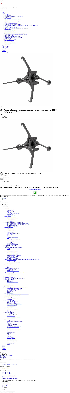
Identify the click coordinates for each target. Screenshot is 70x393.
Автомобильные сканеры (11, 320)
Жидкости (8, 249)
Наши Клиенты (5, 47)
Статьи (3, 346)
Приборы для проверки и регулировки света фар (13, 37)
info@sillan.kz (2, 356)
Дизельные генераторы (9, 307)
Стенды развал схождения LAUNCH (13, 233)
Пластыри (8, 292)
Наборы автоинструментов (9, 40)
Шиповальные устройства (11, 290)
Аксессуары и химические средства (13, 258)
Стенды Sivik (9, 235)
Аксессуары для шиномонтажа (12, 225)
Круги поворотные (10, 221)
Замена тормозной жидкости (12, 257)
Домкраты (6, 20)
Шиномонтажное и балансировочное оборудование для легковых (18, 223)
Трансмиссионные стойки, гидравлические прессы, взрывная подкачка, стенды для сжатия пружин (22, 25)
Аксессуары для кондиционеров (12, 244)
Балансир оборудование (11, 332)
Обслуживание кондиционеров (12, 340)
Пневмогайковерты (10, 280)
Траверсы (8, 220)
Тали (7, 310)
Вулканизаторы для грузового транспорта (14, 289)
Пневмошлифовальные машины (12, 282)
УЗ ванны (8, 248)
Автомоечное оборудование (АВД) (11, 245)
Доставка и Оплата (5, 46)
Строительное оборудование (12, 314)
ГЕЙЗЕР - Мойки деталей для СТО (13, 271)
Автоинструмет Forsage (11, 302)
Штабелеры (9, 311)
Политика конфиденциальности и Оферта (9, 364)
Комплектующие (9, 284)
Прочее (8, 238)
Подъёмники (9, 333)
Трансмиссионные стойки (11, 260)
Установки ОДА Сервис (11, 243)
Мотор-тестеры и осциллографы (12, 298)
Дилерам (4, 48)
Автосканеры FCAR (10, 211)
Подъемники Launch (6, 368)
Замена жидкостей (10, 325)
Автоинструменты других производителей (14, 304)
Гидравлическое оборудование (12, 324)
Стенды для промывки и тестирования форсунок (13, 21)
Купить (2, 174)
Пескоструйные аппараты (11, 269)
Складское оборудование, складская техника (12, 308)
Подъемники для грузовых (11, 219)
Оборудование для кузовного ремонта (11, 23)
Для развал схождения (10, 337)
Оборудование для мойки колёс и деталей (12, 27)
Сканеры (8, 334)
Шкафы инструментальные (11, 274)
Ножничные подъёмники (11, 218)
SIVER (8, 267)
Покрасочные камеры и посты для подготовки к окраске (14, 278)
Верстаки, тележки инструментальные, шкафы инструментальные (16, 28)
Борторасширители (10, 291)
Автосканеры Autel (10, 210)
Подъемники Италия (6, 372)
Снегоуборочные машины (11, 318)
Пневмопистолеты (10, 281)
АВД (7, 322)
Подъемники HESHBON (6, 373)
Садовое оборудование (11, 313)
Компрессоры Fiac (10, 229)
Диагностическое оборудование (10, 39)
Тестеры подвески (8, 38)
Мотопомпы (9, 315)
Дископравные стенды (8, 26)
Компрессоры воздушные (9, 17)
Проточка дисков (8, 29)
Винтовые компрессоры (11, 230)
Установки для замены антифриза (12, 256)
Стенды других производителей (12, 237)
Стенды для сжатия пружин (11, 261)
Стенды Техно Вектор (10, 232)
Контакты (4, 51)
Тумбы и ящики (9, 275)
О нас (3, 45)
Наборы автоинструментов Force (12, 301)
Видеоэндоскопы (10, 214)
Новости (3, 49)
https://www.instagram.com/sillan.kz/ (6, 355)
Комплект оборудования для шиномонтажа (10, 378)
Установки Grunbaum (10, 241)
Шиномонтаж (9, 331)
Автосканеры (7, 14)
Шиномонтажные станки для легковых (9, 376)
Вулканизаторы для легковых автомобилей (14, 288)
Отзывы (3, 50)
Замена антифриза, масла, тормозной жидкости (13, 24)
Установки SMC (9, 242)
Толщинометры (9, 299)
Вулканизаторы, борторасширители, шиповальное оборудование (16, 34)
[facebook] (4, 198)
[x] (3, 199)
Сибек (8, 265)
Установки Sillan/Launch (11, 240)
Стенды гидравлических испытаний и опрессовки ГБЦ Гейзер (17, 294)
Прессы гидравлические (11, 262)
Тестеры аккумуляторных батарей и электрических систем (15, 33)
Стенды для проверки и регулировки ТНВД (12, 36)
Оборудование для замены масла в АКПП (14, 255)
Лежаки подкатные (10, 263)
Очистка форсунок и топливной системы (14, 326)
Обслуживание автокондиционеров (13, 327)
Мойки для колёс (10, 270)
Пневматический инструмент (10, 31)
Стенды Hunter (9, 236)
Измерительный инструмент (12, 305)
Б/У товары (6, 43)
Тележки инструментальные (11, 273)
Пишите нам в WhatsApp (35, 189)
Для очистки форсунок (11, 338)
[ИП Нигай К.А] (3, 6)
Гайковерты (9, 344)
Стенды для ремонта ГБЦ (9, 35)
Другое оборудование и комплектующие (14, 329)
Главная (3, 12)
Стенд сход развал (8, 18)
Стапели (8, 251)
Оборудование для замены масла (12, 254)
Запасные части (7, 44)
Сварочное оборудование (11, 252)
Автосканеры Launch (10, 209)
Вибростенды (7, 22)
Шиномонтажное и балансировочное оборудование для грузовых (18, 224)
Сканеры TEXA (9, 212)
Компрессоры (9, 323)
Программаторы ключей (11, 215)
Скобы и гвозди (9, 283)
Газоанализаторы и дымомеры (10, 277)
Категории (4, 13)
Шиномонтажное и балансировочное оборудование (14, 16)
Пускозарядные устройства (9, 32)
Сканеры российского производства (13, 213)
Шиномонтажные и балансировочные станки (14, 321)
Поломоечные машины (11, 316)
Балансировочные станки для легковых (9, 377)
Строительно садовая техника (10, 42)
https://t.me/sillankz (3, 357)
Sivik (7, 266)
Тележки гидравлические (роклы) (12, 309)
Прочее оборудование (10, 343)
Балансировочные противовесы (12, 226)
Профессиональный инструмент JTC (13, 303)
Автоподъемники (8, 15)
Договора (4, 349)
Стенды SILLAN (9, 234)
